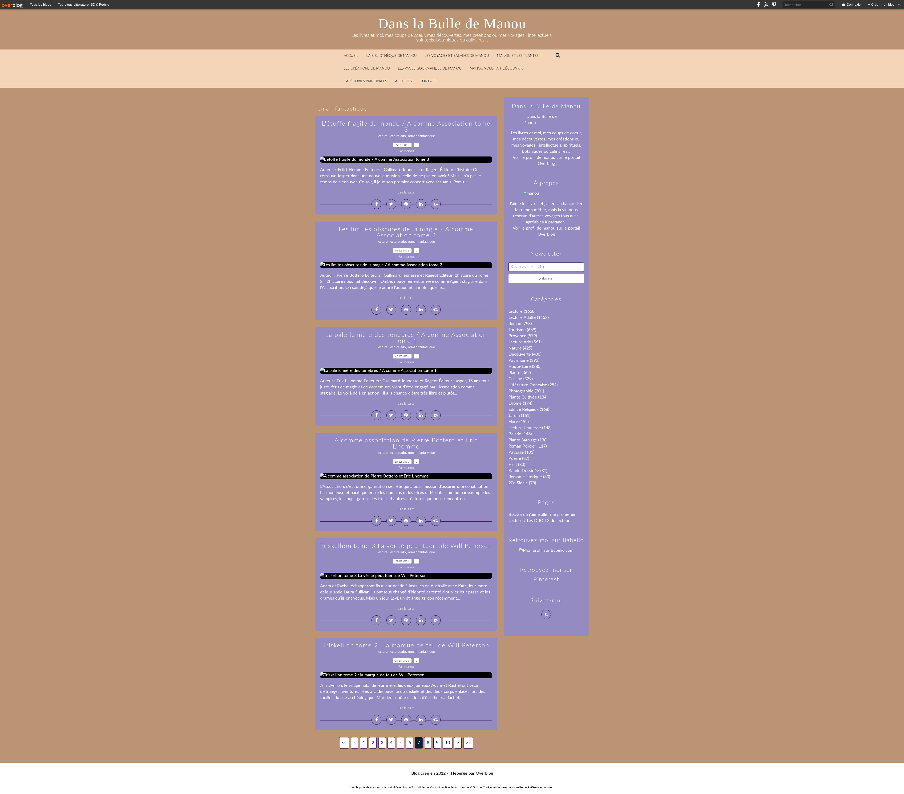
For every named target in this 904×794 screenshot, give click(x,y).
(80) (529, 477)
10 (447, 743)
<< (344, 743)
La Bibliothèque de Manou (391, 56)
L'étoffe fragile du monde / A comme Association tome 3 (406, 127)
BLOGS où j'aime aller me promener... (543, 515)
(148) (530, 428)
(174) (520, 403)
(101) (521, 452)
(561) (525, 342)
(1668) (522, 311)
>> (468, 743)
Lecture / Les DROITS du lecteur (539, 521)
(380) (524, 367)
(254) (533, 385)
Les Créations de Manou (367, 68)
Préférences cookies (540, 787)
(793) (520, 324)
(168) (528, 409)
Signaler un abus (455, 787)
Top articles (419, 787)
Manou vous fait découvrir (496, 68)
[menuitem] (351, 55)
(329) (520, 379)
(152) (518, 422)
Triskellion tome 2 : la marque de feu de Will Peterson (406, 645)
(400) (524, 354)
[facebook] (758, 4)
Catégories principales (365, 81)
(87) (518, 459)
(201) (526, 391)
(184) (528, 397)
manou (549, 158)
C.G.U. (474, 787)
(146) (520, 434)
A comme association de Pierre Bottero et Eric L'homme (406, 443)
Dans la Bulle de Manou (452, 23)
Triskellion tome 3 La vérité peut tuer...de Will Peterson (406, 546)
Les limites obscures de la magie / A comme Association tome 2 (406, 232)
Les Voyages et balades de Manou (457, 56)
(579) (522, 336)
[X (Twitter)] (766, 4)
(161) (519, 416)
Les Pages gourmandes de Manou (430, 68)
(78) (522, 483)
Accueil (351, 56)
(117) (527, 446)
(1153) (528, 318)
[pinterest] (774, 4)
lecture (382, 136)
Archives (403, 81)
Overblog (484, 773)
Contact (428, 81)
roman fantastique (421, 136)
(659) (522, 330)
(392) (523, 360)
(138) (528, 440)
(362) (519, 373)
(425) (520, 348)
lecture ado (398, 136)
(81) (527, 471)
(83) (516, 465)
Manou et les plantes (518, 56)
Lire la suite (406, 192)
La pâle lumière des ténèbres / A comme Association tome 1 (406, 338)
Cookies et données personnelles (503, 787)
